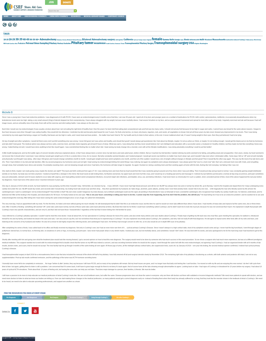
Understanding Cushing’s (35, 16)
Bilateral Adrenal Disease (74, 40)
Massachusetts (219, 39)
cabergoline (119, 40)
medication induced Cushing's (236, 40)
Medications (250, 40)
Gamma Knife (168, 39)
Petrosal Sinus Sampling (37, 43)
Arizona (64, 40)
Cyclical (135, 40)
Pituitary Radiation (64, 43)
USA (191, 43)
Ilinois (186, 39)
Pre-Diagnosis (11, 297)
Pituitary (53, 43)
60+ (37, 39)
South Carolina (110, 43)
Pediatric (21, 43)
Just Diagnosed (32, 297)
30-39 (19, 39)
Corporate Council (116, 16)
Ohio (16, 43)
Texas (123, 43)
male (202, 39)
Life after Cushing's (122, 297)
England (149, 40)
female (157, 38)
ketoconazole (194, 39)
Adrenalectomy (48, 39)
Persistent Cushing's (76, 297)
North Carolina (10, 43)
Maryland (208, 39)
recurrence (100, 43)
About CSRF (16, 16)
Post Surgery (54, 297)
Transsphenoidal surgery (171, 42)
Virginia (197, 43)
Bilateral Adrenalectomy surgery (98, 39)
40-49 (26, 39)
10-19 (5, 39)
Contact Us (6, 311)
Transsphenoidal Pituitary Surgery (139, 43)
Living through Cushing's (99, 297)
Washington (204, 43)
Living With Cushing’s (59, 16)
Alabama (59, 40)
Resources (75, 16)
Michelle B (7, 112)
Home (6, 16)
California (128, 39)
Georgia (177, 39)
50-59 (32, 39)
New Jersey (257, 40)
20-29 (12, 39)
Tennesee (117, 43)
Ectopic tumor (142, 40)
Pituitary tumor (82, 42)
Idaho (182, 40)
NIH (4, 43)
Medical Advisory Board (94, 16)
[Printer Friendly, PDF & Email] (14, 26)
